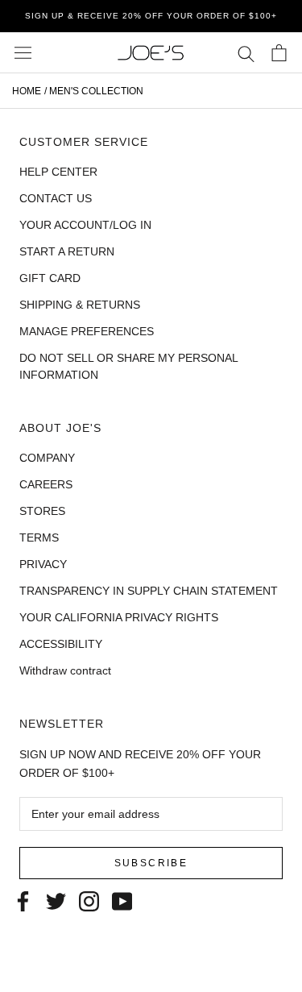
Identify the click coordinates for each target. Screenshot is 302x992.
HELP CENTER (58, 171)
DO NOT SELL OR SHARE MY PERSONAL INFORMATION (128, 366)
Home (26, 91)
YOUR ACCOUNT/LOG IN (85, 224)
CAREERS (45, 484)
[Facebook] (23, 899)
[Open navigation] (22, 52)
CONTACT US (55, 198)
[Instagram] (89, 899)
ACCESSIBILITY (60, 643)
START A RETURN (66, 251)
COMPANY (47, 457)
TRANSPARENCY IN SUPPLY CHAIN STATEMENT (148, 590)
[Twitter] (56, 899)
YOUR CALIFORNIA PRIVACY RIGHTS (118, 617)
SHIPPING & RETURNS (79, 304)
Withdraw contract (65, 670)
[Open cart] (279, 52)
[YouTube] (122, 899)
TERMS (39, 537)
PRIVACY (43, 564)
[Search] (246, 52)
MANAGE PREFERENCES (86, 331)
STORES (42, 510)
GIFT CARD (50, 278)
